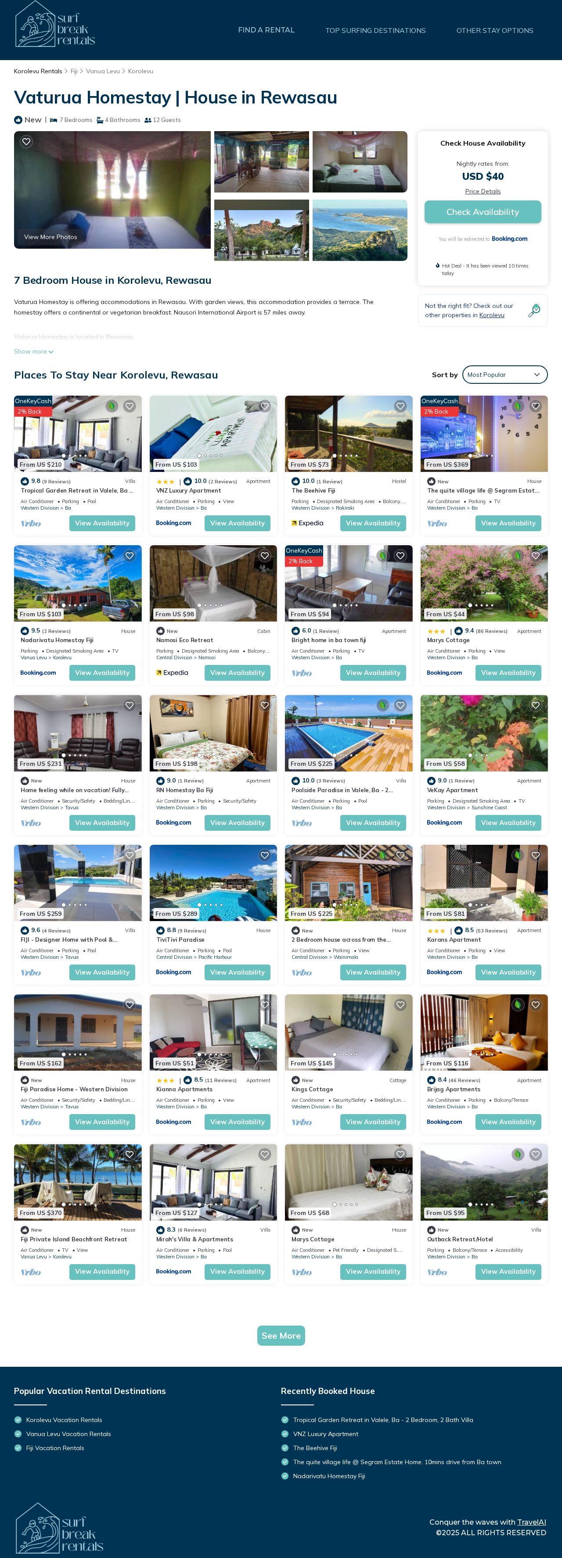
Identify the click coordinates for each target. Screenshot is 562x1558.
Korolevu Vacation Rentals (64, 1420)
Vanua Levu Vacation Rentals (68, 1434)
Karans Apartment (454, 939)
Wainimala (346, 957)
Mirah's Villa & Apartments (194, 1239)
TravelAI (531, 1522)
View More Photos (50, 237)
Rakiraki (345, 508)
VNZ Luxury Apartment (188, 490)
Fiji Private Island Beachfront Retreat (74, 1239)
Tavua (72, 807)
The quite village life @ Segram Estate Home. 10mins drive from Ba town (397, 1462)
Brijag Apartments (454, 1089)
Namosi (207, 657)
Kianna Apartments (184, 1089)
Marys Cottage (448, 639)
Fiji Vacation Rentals (55, 1448)
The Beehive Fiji (313, 490)
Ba (68, 508)
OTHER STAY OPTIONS (495, 30)
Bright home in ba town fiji (329, 639)
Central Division (174, 657)
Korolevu (140, 71)
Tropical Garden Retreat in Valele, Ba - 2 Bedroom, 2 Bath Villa (383, 1420)
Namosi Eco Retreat (184, 639)
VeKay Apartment (452, 789)
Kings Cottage (312, 1089)
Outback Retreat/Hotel (460, 1239)
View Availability (102, 523)
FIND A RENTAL (266, 30)
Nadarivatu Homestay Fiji (57, 639)
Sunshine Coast (489, 807)
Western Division (40, 508)
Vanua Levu (103, 71)
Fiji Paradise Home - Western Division (74, 1089)
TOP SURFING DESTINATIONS (375, 30)
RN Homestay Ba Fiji (184, 789)
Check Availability (483, 211)
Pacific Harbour (215, 957)
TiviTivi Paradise (180, 939)
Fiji (74, 71)
